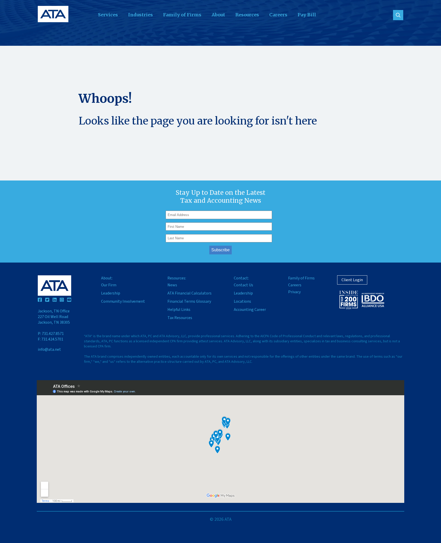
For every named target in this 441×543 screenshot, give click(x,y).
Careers (278, 15)
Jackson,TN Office (54, 316)
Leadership (110, 293)
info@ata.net (49, 349)
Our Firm (108, 285)
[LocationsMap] (220, 441)
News (172, 285)
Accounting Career (250, 309)
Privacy (294, 292)
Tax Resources (179, 318)
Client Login (352, 280)
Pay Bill (307, 15)
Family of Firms (182, 15)
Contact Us (243, 285)
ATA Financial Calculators (189, 293)
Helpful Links (178, 309)
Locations (242, 301)
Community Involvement (123, 301)
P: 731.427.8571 (51, 333)
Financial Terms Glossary (189, 301)
